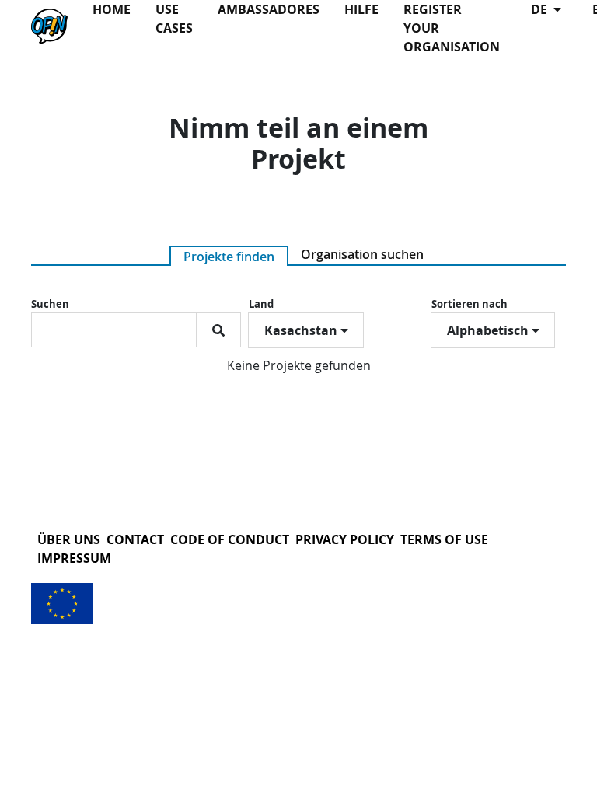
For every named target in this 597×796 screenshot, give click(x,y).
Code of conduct (229, 539)
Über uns (68, 539)
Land (261, 304)
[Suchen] (218, 329)
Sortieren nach (469, 304)
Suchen (50, 304)
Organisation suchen (362, 254)
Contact (135, 539)
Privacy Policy (344, 539)
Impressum (74, 558)
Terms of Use (444, 539)
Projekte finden (228, 256)
